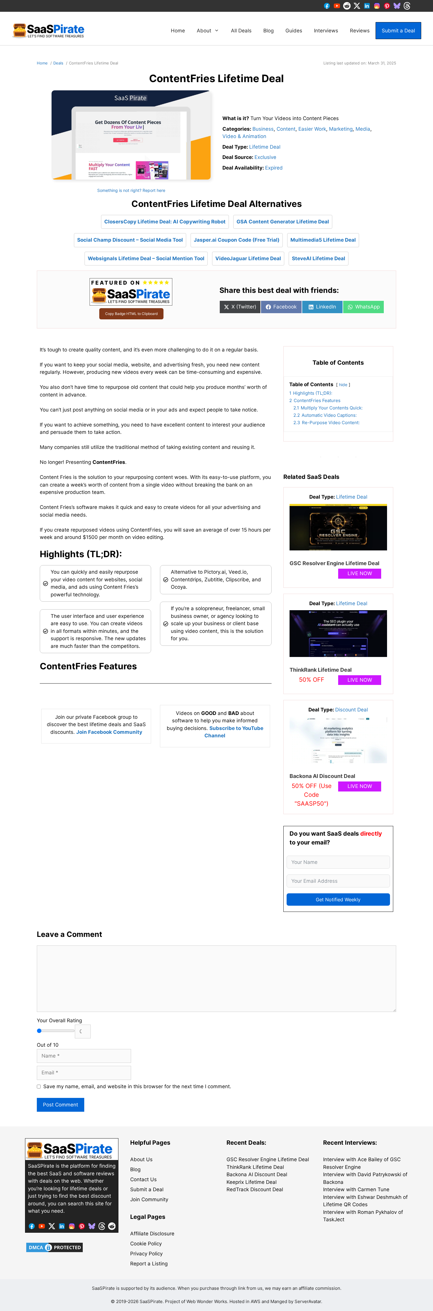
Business (263, 129)
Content (286, 129)
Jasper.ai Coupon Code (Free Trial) (237, 240)
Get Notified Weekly (338, 899)
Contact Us (143, 1179)
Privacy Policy (146, 1254)
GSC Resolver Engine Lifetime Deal (334, 563)
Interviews (326, 31)
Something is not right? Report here (131, 190)
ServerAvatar (308, 1301)
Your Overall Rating (59, 1020)
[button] (156, 666)
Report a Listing (149, 1264)
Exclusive (265, 157)
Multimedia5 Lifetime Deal (323, 240)
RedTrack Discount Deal (255, 1189)
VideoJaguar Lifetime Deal (248, 258)
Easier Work (312, 129)
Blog (268, 31)
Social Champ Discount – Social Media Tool (130, 240)
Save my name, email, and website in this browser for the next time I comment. (137, 1086)
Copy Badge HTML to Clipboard (131, 313)
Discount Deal (351, 710)
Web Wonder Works (206, 1301)
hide (343, 384)
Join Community (149, 1199)
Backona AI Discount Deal (322, 776)
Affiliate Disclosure (152, 1234)
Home (178, 31)
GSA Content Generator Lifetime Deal (283, 222)
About (204, 31)
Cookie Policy (146, 1244)
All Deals (241, 31)
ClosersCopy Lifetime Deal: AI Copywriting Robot (165, 222)
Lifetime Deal (264, 147)
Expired (274, 168)
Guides (293, 31)
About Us (141, 1159)
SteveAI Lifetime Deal (318, 258)
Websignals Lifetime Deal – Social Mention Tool (146, 258)
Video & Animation (244, 136)
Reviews (360, 31)
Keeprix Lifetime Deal (252, 1182)
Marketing (341, 129)
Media (363, 129)
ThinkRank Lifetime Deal (321, 670)
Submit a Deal (398, 31)
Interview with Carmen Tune (356, 1189)
